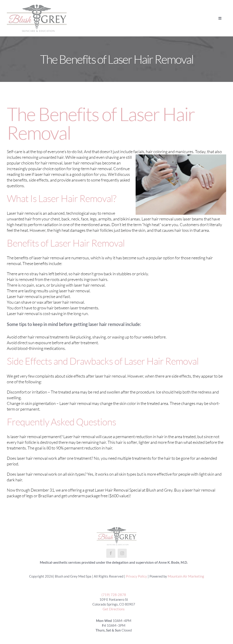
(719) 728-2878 (113, 595)
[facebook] (110, 553)
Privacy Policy (136, 576)
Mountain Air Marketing (186, 576)
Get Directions (114, 609)
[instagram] (122, 553)
